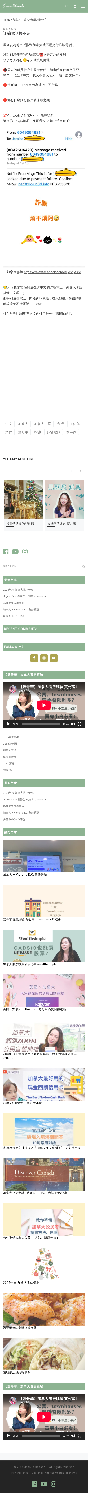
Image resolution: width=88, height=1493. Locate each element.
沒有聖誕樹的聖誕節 (20, 523)
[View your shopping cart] (75, 6)
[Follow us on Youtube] (15, 552)
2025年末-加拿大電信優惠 (18, 589)
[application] (44, 705)
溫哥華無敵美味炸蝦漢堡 (20, 1327)
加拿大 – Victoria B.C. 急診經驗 (21, 609)
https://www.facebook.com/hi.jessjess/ (52, 272)
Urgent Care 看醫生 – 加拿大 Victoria (24, 596)
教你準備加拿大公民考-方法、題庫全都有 (31, 1237)
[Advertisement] (44, 369)
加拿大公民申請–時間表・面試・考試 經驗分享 (35, 1192)
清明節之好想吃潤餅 (17, 1372)
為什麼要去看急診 (13, 602)
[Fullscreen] (80, 724)
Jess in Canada (34, 1467)
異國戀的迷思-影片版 (61, 523)
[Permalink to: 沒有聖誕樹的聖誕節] (23, 499)
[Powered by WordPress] (27, 1473)
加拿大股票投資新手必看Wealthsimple (30, 964)
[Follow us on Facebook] (5, 552)
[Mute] (73, 724)
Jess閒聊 (8, 763)
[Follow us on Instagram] (25, 552)
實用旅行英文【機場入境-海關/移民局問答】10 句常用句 (42, 1147)
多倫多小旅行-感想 (14, 615)
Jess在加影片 (11, 737)
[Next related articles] (81, 471)
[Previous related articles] (72, 471)
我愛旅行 (8, 769)
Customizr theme (66, 1473)
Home (6, 19)
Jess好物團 (10, 743)
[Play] (8, 724)
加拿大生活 (19, 19)
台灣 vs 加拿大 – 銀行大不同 (22, 1103)
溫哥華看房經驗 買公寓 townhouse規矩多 (32, 919)
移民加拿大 (9, 756)
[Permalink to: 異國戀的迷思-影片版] (64, 499)
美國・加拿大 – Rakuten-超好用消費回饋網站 (34, 1009)
